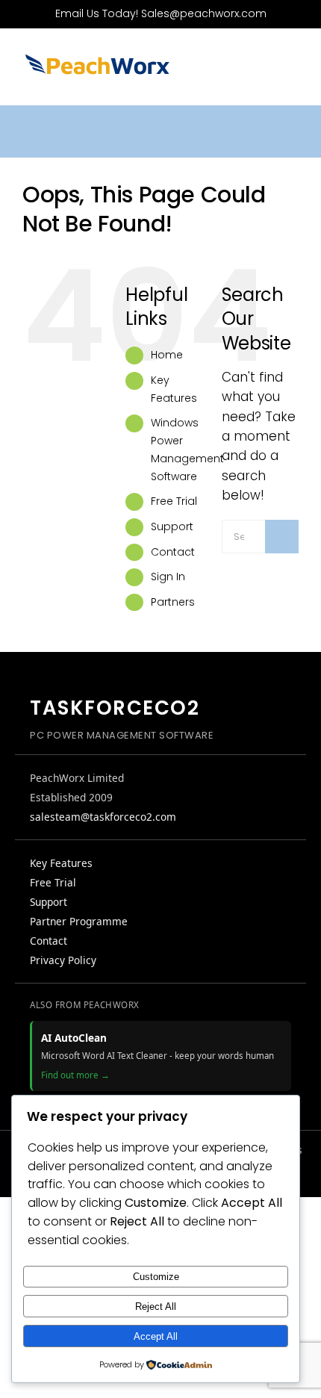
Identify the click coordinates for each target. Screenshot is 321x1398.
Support (172, 526)
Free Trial (174, 501)
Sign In (168, 576)
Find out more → (75, 1075)
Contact (173, 551)
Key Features (61, 863)
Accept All (156, 1336)
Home (167, 354)
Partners (173, 601)
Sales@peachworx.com (204, 13)
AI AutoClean (74, 1038)
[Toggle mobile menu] (293, 71)
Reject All (155, 1306)
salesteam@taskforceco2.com (103, 817)
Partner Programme (79, 921)
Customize (156, 1276)
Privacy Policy (63, 960)
